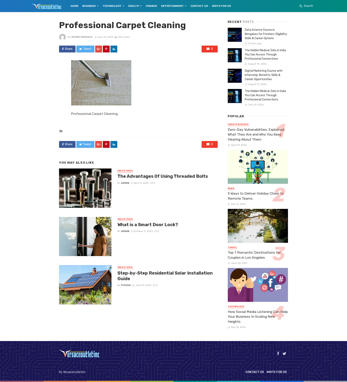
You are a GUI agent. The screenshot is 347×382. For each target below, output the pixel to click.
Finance (151, 5)
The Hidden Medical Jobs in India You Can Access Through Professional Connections (265, 54)
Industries (125, 171)
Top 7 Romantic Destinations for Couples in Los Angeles (254, 254)
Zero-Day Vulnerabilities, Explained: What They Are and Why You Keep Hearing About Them (256, 134)
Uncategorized (238, 124)
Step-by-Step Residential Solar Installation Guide (165, 276)
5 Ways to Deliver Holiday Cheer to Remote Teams (256, 195)
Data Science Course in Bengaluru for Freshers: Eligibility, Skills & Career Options (266, 34)
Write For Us (221, 5)
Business (89, 5)
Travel (232, 247)
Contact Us (199, 5)
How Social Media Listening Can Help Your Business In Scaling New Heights (258, 317)
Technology (112, 5)
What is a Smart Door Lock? (147, 224)
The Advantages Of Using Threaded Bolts (162, 176)
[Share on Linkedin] (113, 49)
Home (74, 5)
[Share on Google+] (98, 49)
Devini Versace (82, 37)
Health (133, 5)
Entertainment (172, 5)
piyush (126, 285)
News (231, 188)
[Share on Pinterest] (106, 49)
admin (125, 183)
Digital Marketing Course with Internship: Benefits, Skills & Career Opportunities (264, 75)
